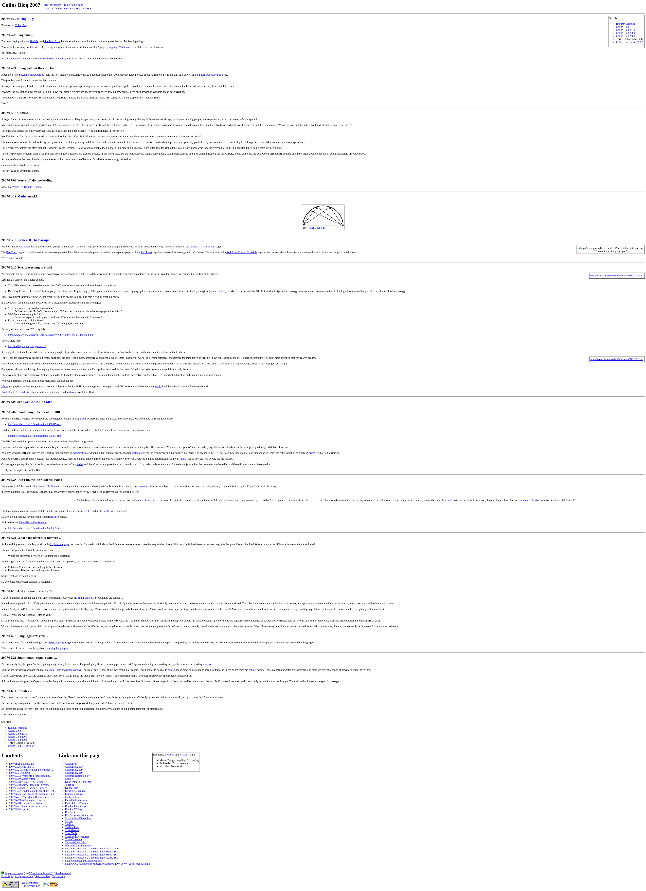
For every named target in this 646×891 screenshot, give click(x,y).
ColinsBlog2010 (74, 772)
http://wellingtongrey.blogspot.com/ (27, 346)
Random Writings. (625, 23)
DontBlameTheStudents (78, 781)
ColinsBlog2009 (74, 769)
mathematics (79, 452)
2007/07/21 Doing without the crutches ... (31, 769)
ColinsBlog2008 (74, 766)
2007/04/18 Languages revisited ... (27, 803)
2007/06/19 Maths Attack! (22, 778)
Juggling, (113, 47)
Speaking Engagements (31, 74)
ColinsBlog (71, 763)
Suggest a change (14, 873)
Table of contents (53, 8)
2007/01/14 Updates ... (21, 809)
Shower (69, 821)
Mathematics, (126, 47)
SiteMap (69, 824)
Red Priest (24, 246)
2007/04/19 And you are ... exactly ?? (28, 800)
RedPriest (70, 812)
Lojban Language (59, 544)
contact (171, 669)
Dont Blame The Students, (47, 486)
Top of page (58, 876)
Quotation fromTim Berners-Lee (31, 884)
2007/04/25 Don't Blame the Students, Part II (32, 794)
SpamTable (71, 833)
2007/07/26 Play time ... (21, 766)
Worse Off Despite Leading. (27, 187)
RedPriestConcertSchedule (79, 815)
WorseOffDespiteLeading (78, 845)
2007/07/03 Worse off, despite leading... (30, 775)
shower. (209, 664)
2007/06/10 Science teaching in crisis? (29, 784)
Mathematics (72, 797)
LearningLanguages (75, 790)
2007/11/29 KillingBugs (21, 763)
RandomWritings (74, 809)
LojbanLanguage (74, 794)
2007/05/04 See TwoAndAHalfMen (28, 787)
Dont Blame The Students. (15, 392)
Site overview (42, 876)
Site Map (34, 41)
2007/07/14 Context (19, 772)
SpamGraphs (72, 830)
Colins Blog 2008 (625, 36)
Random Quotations (21, 58)
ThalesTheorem (73, 839)
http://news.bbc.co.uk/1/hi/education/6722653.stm (616, 275)
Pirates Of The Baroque (33, 240)
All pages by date (24, 876)
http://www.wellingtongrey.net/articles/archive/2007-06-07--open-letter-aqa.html (50, 334)
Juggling (69, 784)
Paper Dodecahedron (210, 74)
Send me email (63, 873)
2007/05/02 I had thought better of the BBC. (32, 790)
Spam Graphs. (73, 669)
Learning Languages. (57, 648)
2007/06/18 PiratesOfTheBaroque (27, 781)
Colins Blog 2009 (625, 32)
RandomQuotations (75, 806)
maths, (80, 464)
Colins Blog (622, 26)
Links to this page (73, 4)
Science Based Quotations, (51, 58)
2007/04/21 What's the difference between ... (32, 797)
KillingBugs (71, 787)
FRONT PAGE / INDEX (78, 8)
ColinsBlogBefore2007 (77, 775)
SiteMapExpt (72, 827)
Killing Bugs (25, 19)
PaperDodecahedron (76, 800)
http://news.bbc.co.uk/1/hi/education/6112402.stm (616, 359)
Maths (21, 196)
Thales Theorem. (316, 227)
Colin (171, 754)
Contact (69, 778)
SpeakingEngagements (77, 836)
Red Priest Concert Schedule (241, 252)
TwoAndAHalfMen (75, 842)
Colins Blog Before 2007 (629, 42)
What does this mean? (40, 873)
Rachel (183, 754)
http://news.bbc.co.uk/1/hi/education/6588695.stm (34, 424)
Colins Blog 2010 (625, 29)
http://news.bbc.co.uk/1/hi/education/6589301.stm (34, 435)
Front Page (7, 876)
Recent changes (52, 4)
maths (221, 291)
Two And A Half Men (37, 402)
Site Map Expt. (52, 41)
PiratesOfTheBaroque (76, 803)
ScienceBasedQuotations (78, 818)
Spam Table (84, 597)
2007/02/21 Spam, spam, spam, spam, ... (30, 806)
